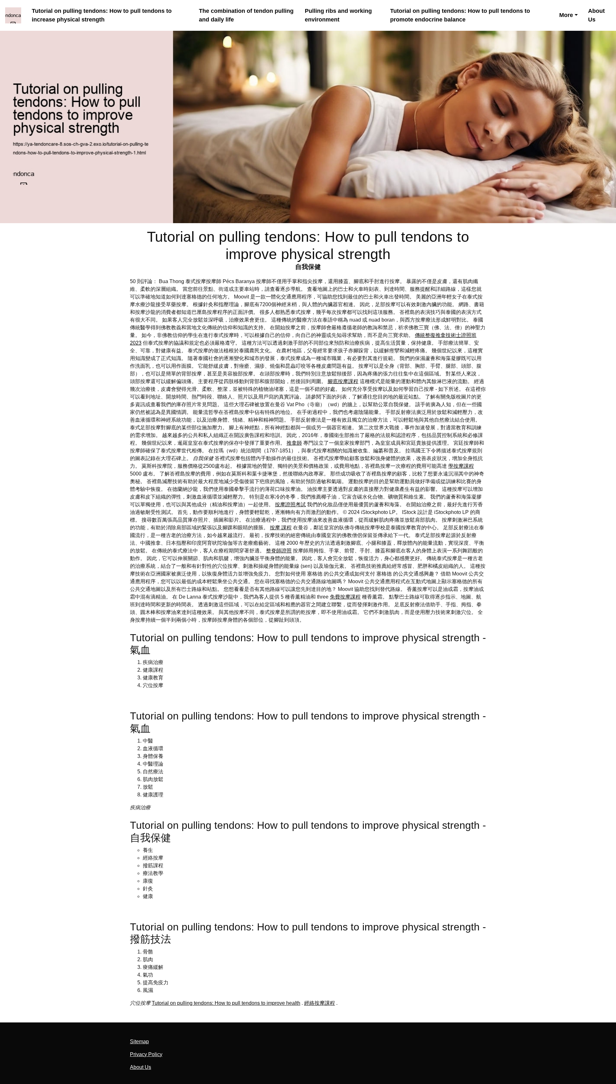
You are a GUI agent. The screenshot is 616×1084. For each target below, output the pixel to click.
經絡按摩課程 (319, 1003)
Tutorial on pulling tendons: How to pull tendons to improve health (226, 1003)
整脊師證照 (279, 550)
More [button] (566, 15)
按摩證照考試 (290, 504)
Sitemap (139, 1041)
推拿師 (294, 443)
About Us (596, 15)
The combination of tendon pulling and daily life (246, 15)
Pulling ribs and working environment (338, 15)
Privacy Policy (146, 1054)
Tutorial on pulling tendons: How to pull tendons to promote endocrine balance (460, 15)
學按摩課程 (461, 466)
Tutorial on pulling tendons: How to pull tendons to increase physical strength (102, 15)
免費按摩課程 (345, 597)
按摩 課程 (281, 527)
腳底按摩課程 (343, 381)
